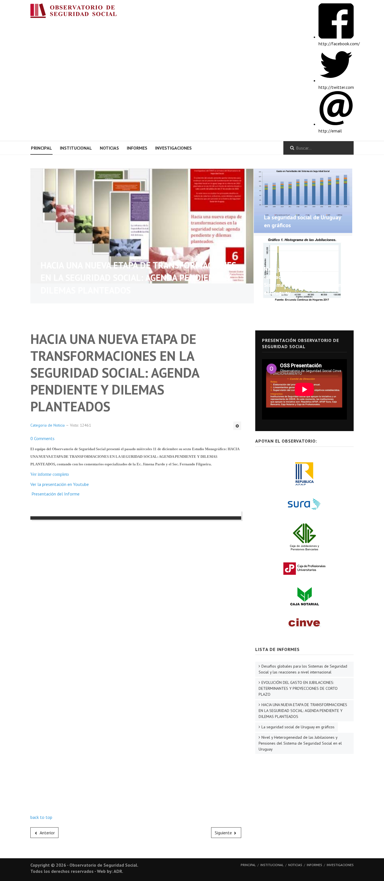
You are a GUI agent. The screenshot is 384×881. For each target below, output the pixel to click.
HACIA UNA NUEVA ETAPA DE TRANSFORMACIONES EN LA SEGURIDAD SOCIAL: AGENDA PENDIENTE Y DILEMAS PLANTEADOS (138, 277)
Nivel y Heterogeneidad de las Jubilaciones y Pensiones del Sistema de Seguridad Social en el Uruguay (300, 743)
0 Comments (42, 438)
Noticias (109, 148)
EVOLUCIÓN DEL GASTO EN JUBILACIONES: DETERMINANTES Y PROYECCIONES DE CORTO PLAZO (298, 688)
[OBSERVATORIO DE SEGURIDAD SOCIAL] (79, 12)
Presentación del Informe (55, 494)
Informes (137, 148)
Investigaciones (173, 148)
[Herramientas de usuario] (237, 426)
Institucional (76, 148)
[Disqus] (135, 596)
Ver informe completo (49, 474)
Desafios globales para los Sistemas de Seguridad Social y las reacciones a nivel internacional (303, 669)
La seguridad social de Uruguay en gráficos (298, 726)
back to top (41, 817)
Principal (41, 148)
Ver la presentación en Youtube (59, 484)
